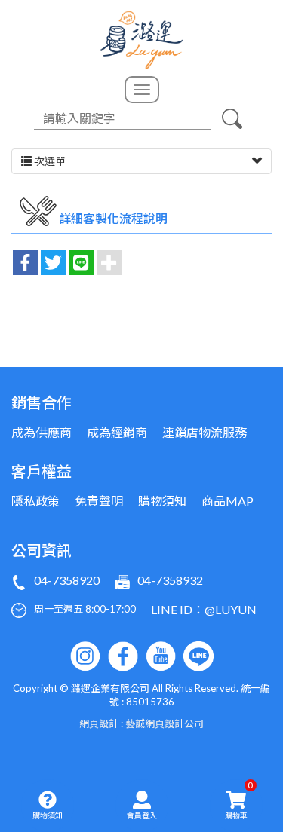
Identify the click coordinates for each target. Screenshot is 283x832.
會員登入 (142, 815)
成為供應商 (41, 432)
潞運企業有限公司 (141, 40)
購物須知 (47, 815)
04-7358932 (170, 580)
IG (85, 656)
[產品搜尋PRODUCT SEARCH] (232, 118)
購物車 (239, 799)
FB (123, 656)
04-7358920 (67, 580)
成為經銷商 (117, 432)
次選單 (49, 160)
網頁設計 (98, 723)
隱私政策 (35, 501)
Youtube (161, 656)
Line (198, 656)
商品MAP (227, 501)
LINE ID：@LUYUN (204, 609)
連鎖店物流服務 (204, 432)
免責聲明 (99, 501)
